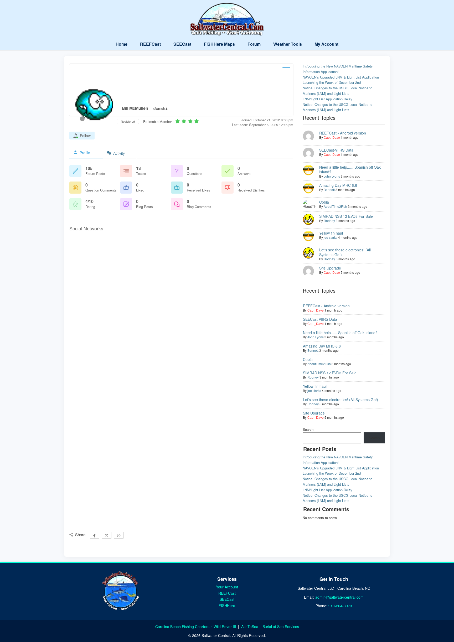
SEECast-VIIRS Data (336, 150)
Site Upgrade (330, 268)
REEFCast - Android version (342, 133)
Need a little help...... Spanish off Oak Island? (350, 169)
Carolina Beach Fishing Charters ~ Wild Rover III (196, 626)
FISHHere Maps (219, 44)
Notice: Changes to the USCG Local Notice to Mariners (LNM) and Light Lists (337, 90)
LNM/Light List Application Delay (327, 98)
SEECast (182, 44)
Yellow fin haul (331, 233)
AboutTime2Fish (335, 206)
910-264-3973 (340, 605)
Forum (254, 44)
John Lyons (332, 176)
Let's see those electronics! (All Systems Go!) (345, 252)
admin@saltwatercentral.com (339, 597)
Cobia (324, 202)
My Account (326, 44)
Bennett (329, 189)
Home (121, 44)
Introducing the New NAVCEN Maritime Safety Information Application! (338, 69)
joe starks (330, 237)
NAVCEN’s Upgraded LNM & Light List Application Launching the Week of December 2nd (341, 80)
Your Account (227, 586)
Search (308, 429)
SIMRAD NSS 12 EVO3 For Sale (346, 216)
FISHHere (227, 605)
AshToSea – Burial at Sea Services (270, 626)
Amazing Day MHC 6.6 (338, 185)
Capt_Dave (332, 137)
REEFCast (150, 44)
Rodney (329, 220)
